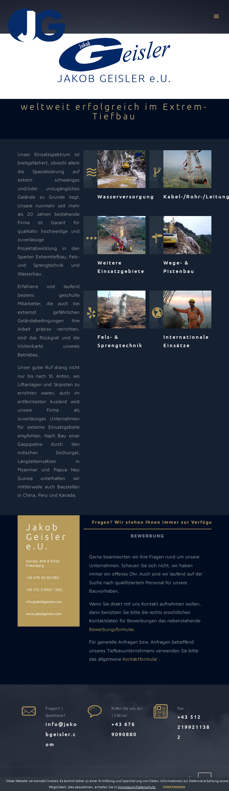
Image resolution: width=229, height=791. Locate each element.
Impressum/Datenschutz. (137, 787)
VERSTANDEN (174, 787)
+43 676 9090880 (124, 729)
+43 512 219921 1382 (44, 589)
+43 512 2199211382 (193, 726)
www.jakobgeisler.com (43, 613)
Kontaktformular (140, 659)
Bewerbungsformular (111, 629)
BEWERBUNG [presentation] (147, 535)
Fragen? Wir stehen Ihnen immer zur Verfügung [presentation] (155, 522)
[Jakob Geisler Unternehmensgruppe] (36, 25)
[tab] (155, 522)
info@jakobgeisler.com (44, 601)
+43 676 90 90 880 (42, 577)
